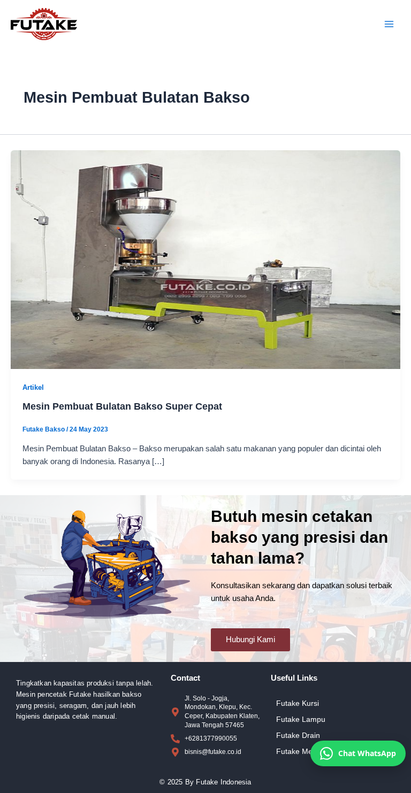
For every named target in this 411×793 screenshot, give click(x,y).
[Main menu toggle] (389, 24)
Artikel (33, 387)
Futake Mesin (299, 751)
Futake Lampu (300, 719)
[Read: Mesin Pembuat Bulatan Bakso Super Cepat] (205, 259)
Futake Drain (298, 735)
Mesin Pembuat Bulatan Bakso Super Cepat (122, 406)
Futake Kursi (297, 703)
